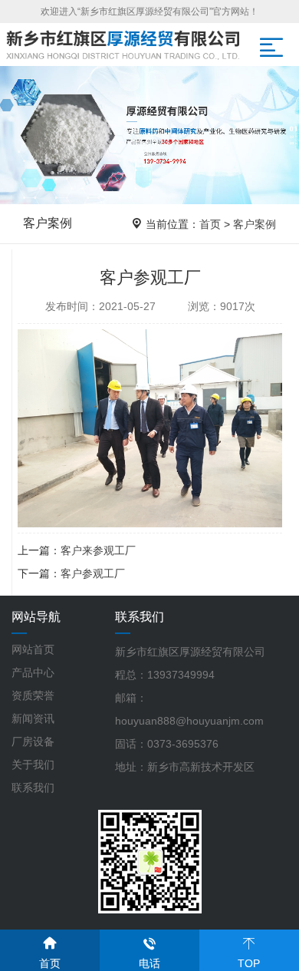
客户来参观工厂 (98, 550)
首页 (210, 224)
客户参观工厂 (93, 573)
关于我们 (33, 764)
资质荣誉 (33, 695)
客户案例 (254, 224)
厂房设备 (33, 741)
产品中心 (33, 672)
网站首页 (33, 649)
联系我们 (33, 787)
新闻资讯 (33, 718)
